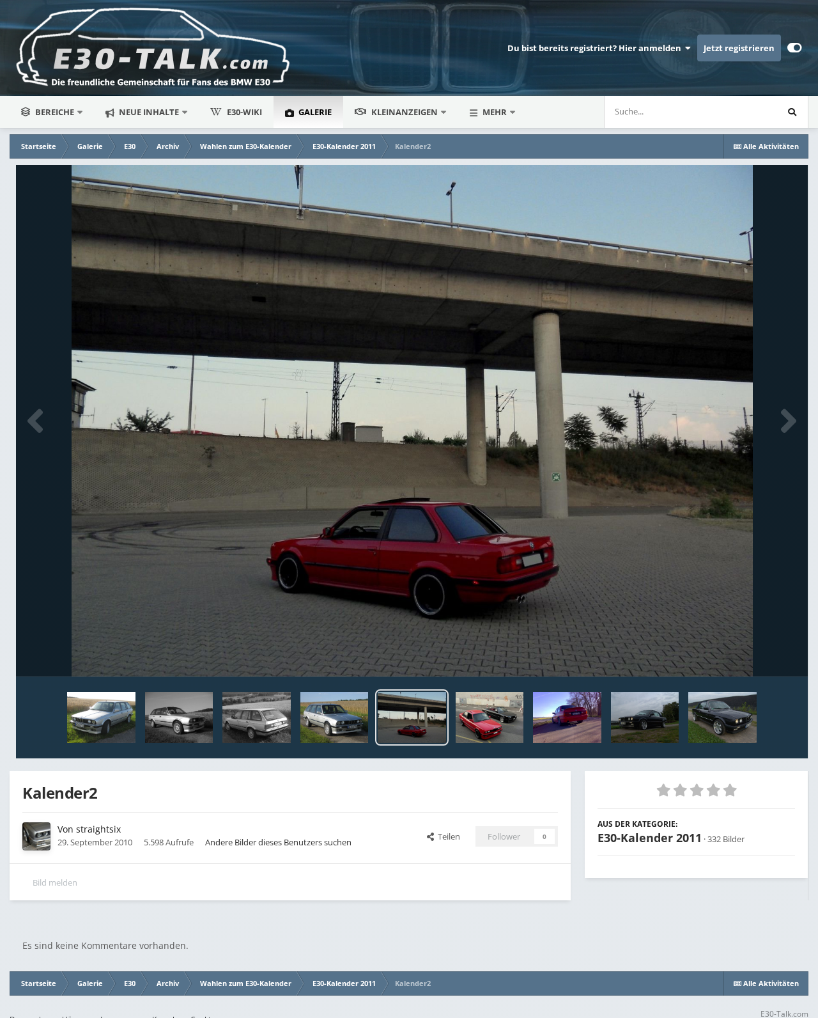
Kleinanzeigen (404, 112)
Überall (745, 111)
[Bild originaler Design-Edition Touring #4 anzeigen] (101, 717)
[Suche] (792, 112)
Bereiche (54, 112)
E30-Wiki (244, 112)
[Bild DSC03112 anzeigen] (722, 717)
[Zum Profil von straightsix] (36, 836)
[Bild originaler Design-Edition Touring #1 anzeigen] (334, 717)
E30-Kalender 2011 (650, 837)
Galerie (314, 112)
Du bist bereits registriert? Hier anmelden (596, 48)
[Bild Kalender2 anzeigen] (411, 717)
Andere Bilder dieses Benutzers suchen (278, 842)
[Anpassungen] (794, 48)
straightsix (98, 829)
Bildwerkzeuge (751, 653)
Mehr (495, 112)
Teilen (447, 836)
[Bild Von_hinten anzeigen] (567, 717)
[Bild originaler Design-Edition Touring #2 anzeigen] (256, 717)
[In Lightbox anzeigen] (412, 421)
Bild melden (55, 882)
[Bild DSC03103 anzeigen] (645, 717)
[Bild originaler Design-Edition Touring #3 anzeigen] (179, 717)
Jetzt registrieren (739, 48)
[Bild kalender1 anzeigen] (489, 717)
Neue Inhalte (148, 112)
